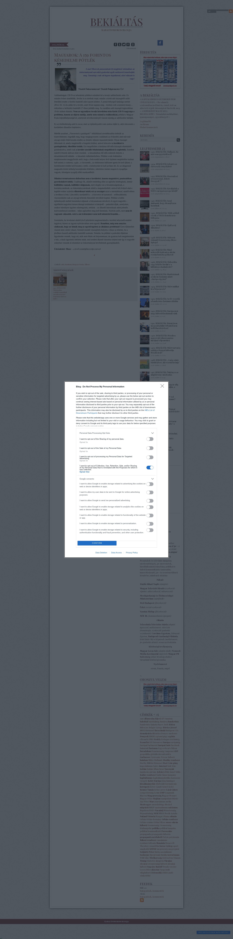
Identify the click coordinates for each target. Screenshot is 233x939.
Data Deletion (101, 552)
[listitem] (116, 433)
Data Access (116, 552)
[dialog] (116, 470)
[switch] (149, 439)
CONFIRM (97, 543)
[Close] (163, 386)
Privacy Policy (132, 552)
